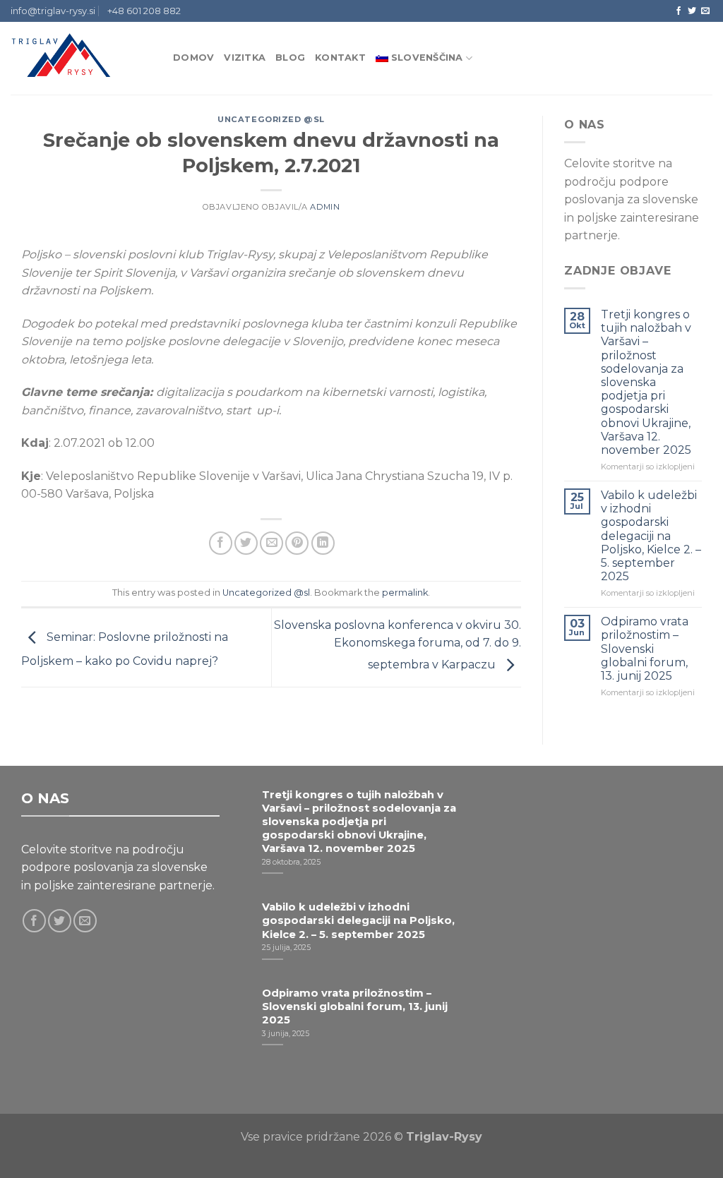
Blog (290, 57)
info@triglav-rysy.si (53, 10)
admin (325, 207)
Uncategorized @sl (271, 119)
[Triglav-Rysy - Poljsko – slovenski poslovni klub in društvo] (81, 58)
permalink (405, 592)
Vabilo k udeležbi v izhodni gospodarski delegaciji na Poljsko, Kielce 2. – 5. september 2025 (651, 535)
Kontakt (340, 57)
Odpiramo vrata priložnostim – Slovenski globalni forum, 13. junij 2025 (644, 649)
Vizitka (244, 57)
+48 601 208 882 (144, 10)
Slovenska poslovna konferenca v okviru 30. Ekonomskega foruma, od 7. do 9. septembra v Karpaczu (397, 645)
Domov (193, 57)
